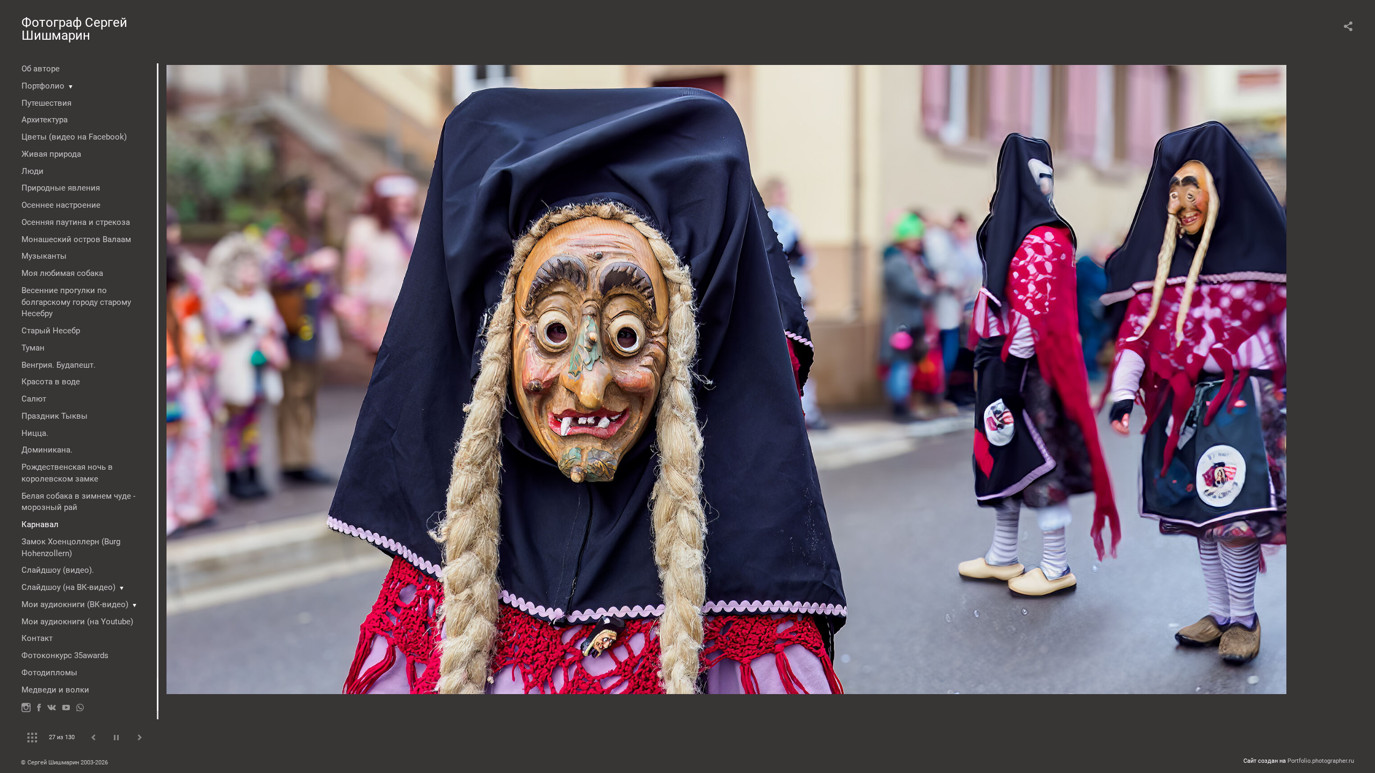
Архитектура (44, 120)
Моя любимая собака (62, 273)
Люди (32, 171)
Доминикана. (47, 450)
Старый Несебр (50, 331)
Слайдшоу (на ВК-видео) (68, 587)
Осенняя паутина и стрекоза (75, 222)
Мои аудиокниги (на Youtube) (77, 621)
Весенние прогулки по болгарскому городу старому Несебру (76, 302)
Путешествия (46, 103)
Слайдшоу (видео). (57, 570)
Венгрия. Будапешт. (58, 365)
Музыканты (44, 256)
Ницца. (34, 433)
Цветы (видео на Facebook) (74, 137)
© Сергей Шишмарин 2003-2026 (64, 762)
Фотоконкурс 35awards (64, 655)
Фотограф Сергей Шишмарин (74, 29)
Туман (33, 348)
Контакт (37, 638)
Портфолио (42, 86)
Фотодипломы (49, 672)
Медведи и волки (55, 690)
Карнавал (40, 524)
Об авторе (40, 69)
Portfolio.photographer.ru (1320, 760)
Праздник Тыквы (54, 416)
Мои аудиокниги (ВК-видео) (74, 604)
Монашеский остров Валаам (76, 239)
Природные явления (60, 188)
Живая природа (51, 154)
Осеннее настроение (60, 205)
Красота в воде (50, 381)
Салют (33, 399)
